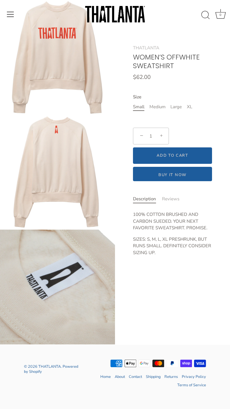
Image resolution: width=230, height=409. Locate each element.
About (120, 376)
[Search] (205, 15)
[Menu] (10, 14)
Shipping (153, 376)
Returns (171, 376)
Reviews (170, 199)
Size (137, 97)
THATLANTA (146, 48)
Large (176, 106)
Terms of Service (191, 385)
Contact (135, 376)
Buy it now (172, 175)
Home (105, 376)
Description (144, 199)
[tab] (147, 199)
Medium (157, 106)
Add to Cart (172, 155)
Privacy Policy (194, 376)
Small (138, 106)
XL (189, 106)
